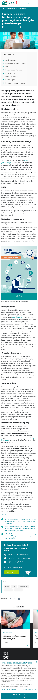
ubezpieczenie (17, 317)
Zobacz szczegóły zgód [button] (9, 689)
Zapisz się (9, 572)
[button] (36, 662)
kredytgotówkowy (23, 586)
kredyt (14, 586)
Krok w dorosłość (22, 8)
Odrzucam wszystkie (19, 698)
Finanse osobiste (10, 8)
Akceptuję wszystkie (19, 694)
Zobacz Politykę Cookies (28, 689)
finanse (7, 586)
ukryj (14, 55)
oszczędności (8, 589)
